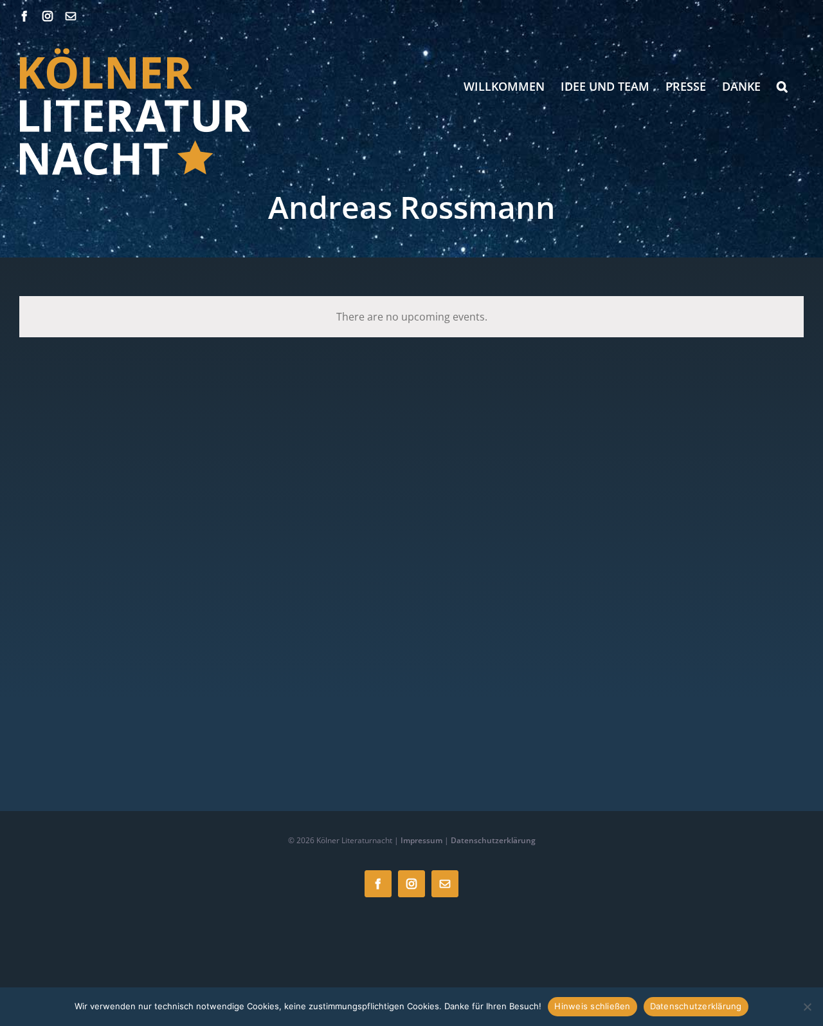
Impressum (421, 840)
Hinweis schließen (592, 1006)
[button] (782, 86)
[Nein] (806, 1006)
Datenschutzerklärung (493, 840)
